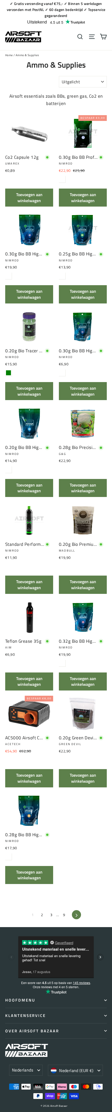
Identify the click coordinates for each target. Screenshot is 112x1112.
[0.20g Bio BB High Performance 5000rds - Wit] (8, 469)
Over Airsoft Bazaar (32, 1031)
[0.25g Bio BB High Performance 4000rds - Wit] (62, 276)
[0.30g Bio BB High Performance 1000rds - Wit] (62, 373)
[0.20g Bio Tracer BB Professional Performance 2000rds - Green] (8, 373)
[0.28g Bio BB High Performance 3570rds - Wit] (8, 856)
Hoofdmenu (20, 1000)
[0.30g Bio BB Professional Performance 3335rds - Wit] (62, 179)
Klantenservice (25, 1015)
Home (9, 55)
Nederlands (22, 1070)
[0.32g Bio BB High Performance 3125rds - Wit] (62, 663)
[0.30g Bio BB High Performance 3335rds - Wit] (8, 276)
